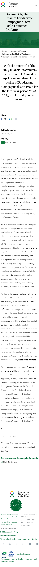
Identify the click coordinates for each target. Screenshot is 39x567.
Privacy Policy (5, 539)
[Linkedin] (23, 544)
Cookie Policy (16, 539)
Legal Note (26, 539)
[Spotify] (37, 544)
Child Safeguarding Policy (9, 532)
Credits (34, 539)
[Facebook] (3, 544)
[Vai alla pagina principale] (9, 4)
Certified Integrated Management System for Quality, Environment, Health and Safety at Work (19, 558)
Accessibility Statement (8, 535)
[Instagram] (16, 544)
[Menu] (36, 5)
